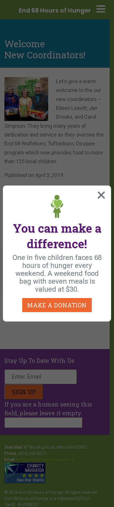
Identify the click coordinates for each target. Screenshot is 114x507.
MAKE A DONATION (57, 305)
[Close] (100, 194)
